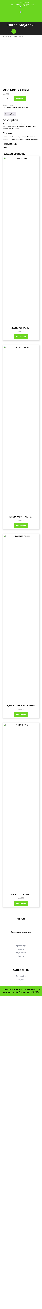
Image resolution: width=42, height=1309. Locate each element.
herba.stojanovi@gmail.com (22, 5)
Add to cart (20, 98)
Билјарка (21, 979)
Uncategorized (21, 976)
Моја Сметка (21, 953)
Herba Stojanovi (21, 25)
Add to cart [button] (21, 337)
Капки (10, 36)
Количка (21, 949)
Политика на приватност (21, 932)
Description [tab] (9, 114)
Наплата (21, 956)
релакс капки (23, 107)
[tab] (13, 31)
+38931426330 (22, 2)
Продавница (21, 946)
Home (5, 36)
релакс (14, 107)
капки (9, 107)
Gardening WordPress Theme (15, 989)
